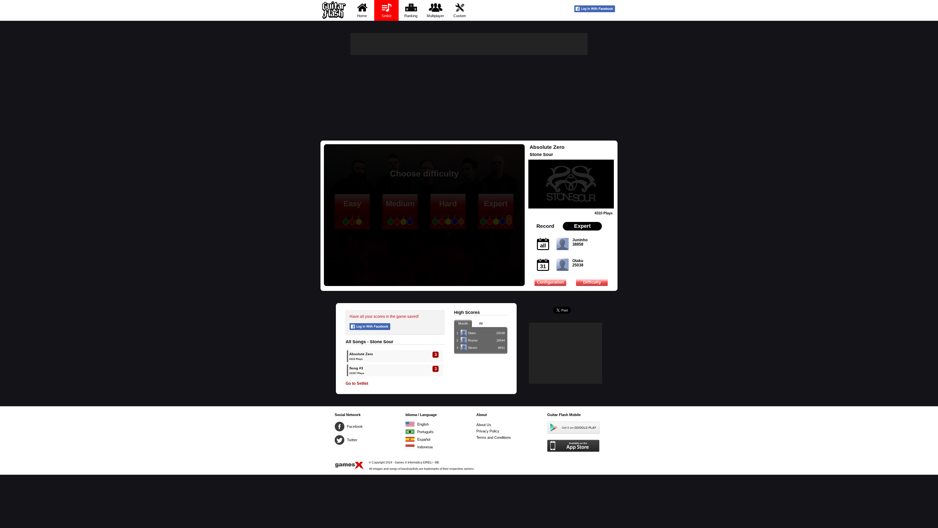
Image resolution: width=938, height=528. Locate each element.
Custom (459, 16)
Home (362, 16)
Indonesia (410, 446)
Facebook (339, 426)
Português (410, 431)
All (481, 323)
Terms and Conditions (493, 437)
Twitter (339, 440)
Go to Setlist (357, 383)
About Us (483, 425)
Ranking (410, 16)
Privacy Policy (487, 431)
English (410, 424)
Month (463, 323)
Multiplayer (435, 16)
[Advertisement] (469, 91)
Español (410, 439)
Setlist (386, 16)
